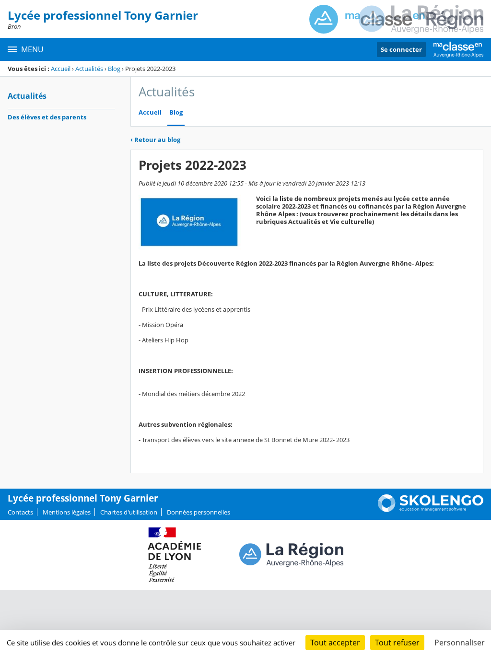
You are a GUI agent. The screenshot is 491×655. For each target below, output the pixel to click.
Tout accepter (335, 642)
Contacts (20, 512)
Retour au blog (155, 139)
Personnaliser (459, 642)
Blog (114, 68)
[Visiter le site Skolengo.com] (430, 509)
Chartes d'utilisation (128, 512)
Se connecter (401, 49)
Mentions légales (67, 512)
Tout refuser (397, 642)
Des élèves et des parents (47, 117)
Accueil (60, 68)
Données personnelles (198, 512)
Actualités (89, 68)
